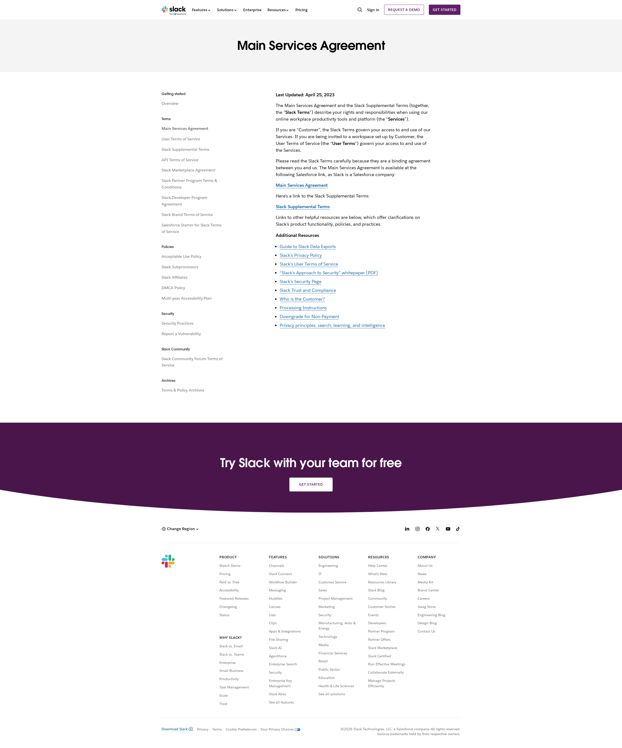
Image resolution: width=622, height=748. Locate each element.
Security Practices (177, 323)
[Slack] (174, 9)
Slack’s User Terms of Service (309, 264)
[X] (438, 529)
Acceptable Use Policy (181, 256)
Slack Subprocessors (180, 266)
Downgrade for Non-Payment (309, 316)
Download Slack (175, 729)
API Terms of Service (180, 159)
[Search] (359, 10)
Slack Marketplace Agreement (189, 170)
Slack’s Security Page (300, 281)
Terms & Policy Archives (183, 390)
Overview (170, 103)
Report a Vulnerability (181, 333)
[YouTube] (448, 529)
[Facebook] (427, 529)
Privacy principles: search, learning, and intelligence (332, 325)
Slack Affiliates (174, 277)
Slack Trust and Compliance (308, 290)
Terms (217, 729)
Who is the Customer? (302, 299)
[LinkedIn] (407, 529)
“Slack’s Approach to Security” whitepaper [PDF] (329, 273)
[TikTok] (458, 529)
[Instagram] (417, 529)
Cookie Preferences (241, 729)
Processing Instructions (303, 308)
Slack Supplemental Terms (185, 149)
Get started (445, 10)
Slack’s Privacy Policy (301, 255)
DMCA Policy (173, 287)
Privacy (202, 729)
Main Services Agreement (185, 128)
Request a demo (404, 10)
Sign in (373, 10)
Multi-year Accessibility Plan (187, 298)
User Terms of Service (181, 139)
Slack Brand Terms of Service (187, 214)
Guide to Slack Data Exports (308, 246)
